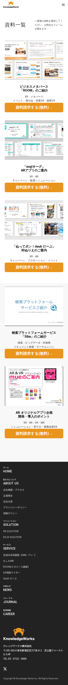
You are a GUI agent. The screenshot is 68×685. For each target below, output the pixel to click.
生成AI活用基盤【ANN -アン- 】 (20, 555)
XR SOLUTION (11, 531)
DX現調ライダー (11, 572)
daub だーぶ (10, 578)
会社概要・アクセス (13, 489)
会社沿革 (8, 501)
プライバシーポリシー (15, 507)
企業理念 (8, 495)
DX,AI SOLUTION (12, 537)
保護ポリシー (10, 513)
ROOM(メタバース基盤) (16, 566)
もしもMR (8, 560)
